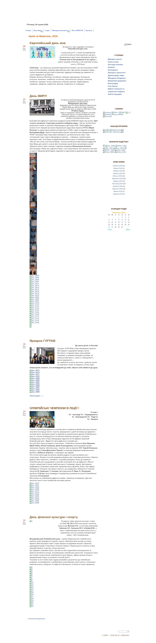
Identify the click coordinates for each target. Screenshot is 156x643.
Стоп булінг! (112, 86)
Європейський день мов (48, 43)
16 (122, 222)
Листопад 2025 (117, 184)
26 (109, 227)
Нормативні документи (117, 81)
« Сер (109, 229)
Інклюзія (111, 67)
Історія (47, 30)
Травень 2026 (117, 173)
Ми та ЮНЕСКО (77, 30)
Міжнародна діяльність (60, 30)
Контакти (89, 30)
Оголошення (113, 70)
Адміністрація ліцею (116, 75)
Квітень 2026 (117, 176)
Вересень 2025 (117, 189)
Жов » (128, 229)
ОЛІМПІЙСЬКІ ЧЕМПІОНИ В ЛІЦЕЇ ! (54, 408)
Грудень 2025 (117, 181)
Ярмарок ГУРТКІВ (42, 340)
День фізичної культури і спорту (54, 517)
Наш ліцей (37, 30)
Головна (28, 30)
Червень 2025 (118, 194)
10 (125, 219)
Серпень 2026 (118, 166)
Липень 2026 (117, 168)
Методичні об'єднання (117, 78)
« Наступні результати (36, 619)
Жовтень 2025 (118, 186)
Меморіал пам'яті (115, 59)
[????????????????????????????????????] (33, 158)
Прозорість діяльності (117, 73)
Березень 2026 (117, 178)
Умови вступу (113, 62)
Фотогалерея (113, 83)
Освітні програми (115, 94)
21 (115, 224)
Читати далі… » (36, 396)
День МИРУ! (38, 96)
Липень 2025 (117, 191)
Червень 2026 (118, 171)
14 (115, 222)
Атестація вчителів (115, 65)
